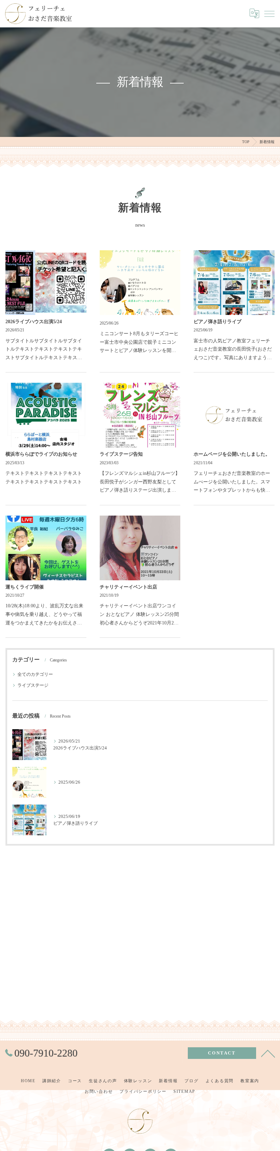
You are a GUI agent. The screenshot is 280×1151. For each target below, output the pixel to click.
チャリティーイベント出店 (128, 587)
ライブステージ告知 (121, 454)
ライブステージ (32, 685)
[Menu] (269, 13)
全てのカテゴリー (35, 674)
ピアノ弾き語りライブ (217, 321)
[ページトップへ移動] (268, 1053)
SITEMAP (184, 1091)
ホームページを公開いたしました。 (232, 454)
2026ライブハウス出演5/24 (33, 321)
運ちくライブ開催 (24, 587)
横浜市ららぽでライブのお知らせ (41, 454)
